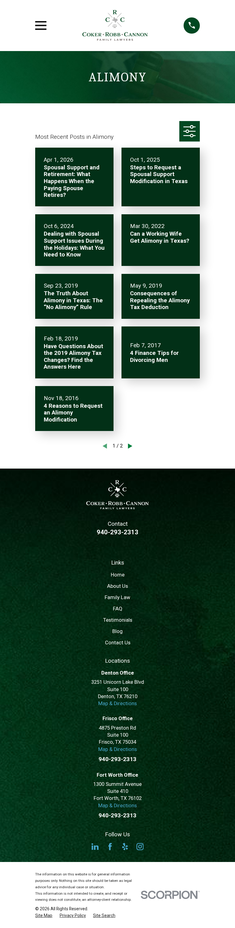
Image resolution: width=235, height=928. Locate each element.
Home (118, 575)
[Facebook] (110, 846)
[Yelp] (125, 846)
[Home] (115, 25)
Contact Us (117, 643)
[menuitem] (43, 916)
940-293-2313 (117, 532)
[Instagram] (140, 846)
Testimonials (117, 620)
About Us (117, 586)
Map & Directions (117, 703)
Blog (117, 631)
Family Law (117, 597)
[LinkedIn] (95, 846)
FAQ (117, 609)
